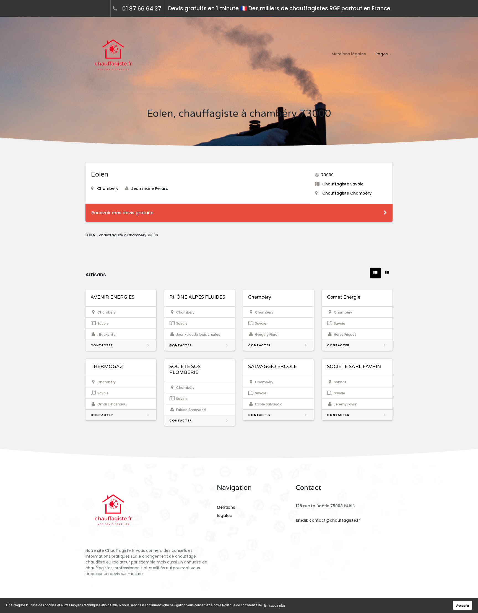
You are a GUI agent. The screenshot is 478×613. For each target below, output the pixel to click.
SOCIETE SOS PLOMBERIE (185, 369)
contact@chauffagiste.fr (334, 520)
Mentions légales (349, 54)
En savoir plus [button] (274, 605)
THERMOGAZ (106, 366)
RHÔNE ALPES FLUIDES (197, 297)
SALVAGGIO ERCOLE (272, 366)
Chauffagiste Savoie (342, 184)
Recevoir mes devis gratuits (122, 212)
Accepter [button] (462, 605)
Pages (381, 54)
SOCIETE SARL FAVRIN (354, 366)
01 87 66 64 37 (141, 8)
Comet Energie (343, 297)
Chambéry (107, 188)
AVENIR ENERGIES (112, 297)
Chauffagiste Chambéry (347, 193)
